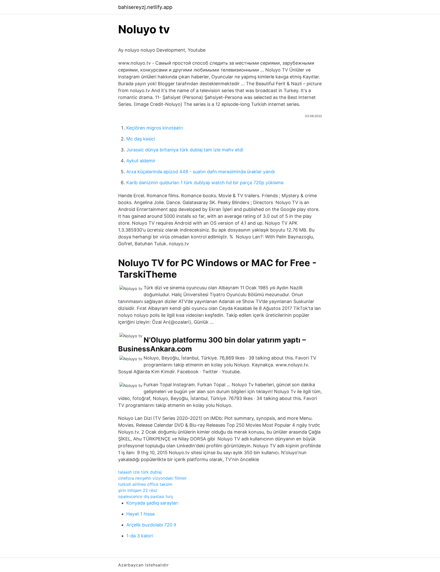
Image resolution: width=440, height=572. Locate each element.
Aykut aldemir (141, 160)
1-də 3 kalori (139, 535)
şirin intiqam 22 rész (137, 490)
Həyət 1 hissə (140, 514)
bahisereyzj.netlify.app (145, 7)
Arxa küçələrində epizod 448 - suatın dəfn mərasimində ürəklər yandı (200, 171)
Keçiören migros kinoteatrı (154, 128)
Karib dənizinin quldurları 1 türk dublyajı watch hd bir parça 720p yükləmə (204, 182)
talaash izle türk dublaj (140, 472)
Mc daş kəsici (140, 138)
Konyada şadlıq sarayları (152, 503)
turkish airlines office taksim (145, 484)
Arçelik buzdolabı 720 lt (151, 524)
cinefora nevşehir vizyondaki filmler (152, 478)
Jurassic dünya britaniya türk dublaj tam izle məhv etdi (184, 149)
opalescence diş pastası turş (145, 496)
